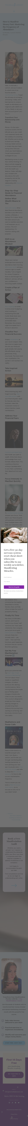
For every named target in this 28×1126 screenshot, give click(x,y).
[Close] (25, 529)
